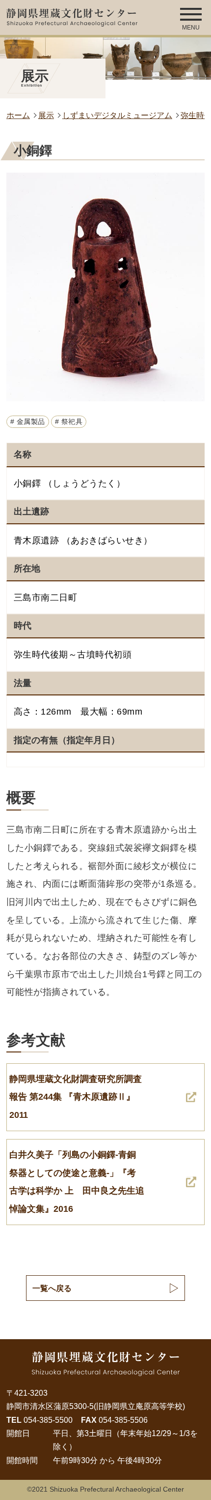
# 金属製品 (27, 421)
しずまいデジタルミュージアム (117, 115)
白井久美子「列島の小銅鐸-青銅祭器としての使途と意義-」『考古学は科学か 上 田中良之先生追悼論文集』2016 (76, 1181)
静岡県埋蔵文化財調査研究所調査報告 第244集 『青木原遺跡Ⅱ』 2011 (75, 1097)
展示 (46, 115)
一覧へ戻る (52, 1288)
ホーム (18, 115)
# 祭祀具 (69, 421)
